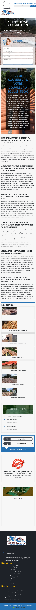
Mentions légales (27, 605)
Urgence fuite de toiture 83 (11, 597)
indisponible (21, 439)
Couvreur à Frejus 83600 (10, 570)
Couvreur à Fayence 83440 (10, 568)
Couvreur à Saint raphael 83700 (12, 574)
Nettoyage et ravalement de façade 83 (14, 591)
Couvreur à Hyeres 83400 (10, 580)
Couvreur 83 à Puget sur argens (12, 576)
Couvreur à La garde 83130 (11, 578)
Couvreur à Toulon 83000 (10, 584)
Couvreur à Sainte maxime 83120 (12, 572)
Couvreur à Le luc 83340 (10, 582)
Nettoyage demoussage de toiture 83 (13, 589)
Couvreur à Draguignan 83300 (11, 566)
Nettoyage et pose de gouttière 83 (12, 595)
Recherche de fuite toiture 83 (11, 599)
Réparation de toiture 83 (10, 593)
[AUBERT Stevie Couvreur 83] (8, 14)
